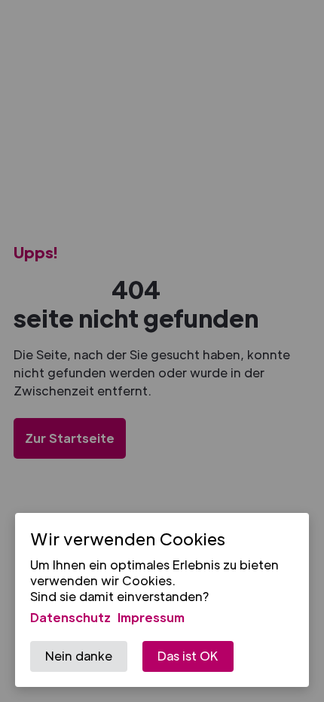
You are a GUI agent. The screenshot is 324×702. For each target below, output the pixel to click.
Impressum (151, 617)
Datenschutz (70, 617)
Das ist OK (188, 656)
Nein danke (78, 656)
